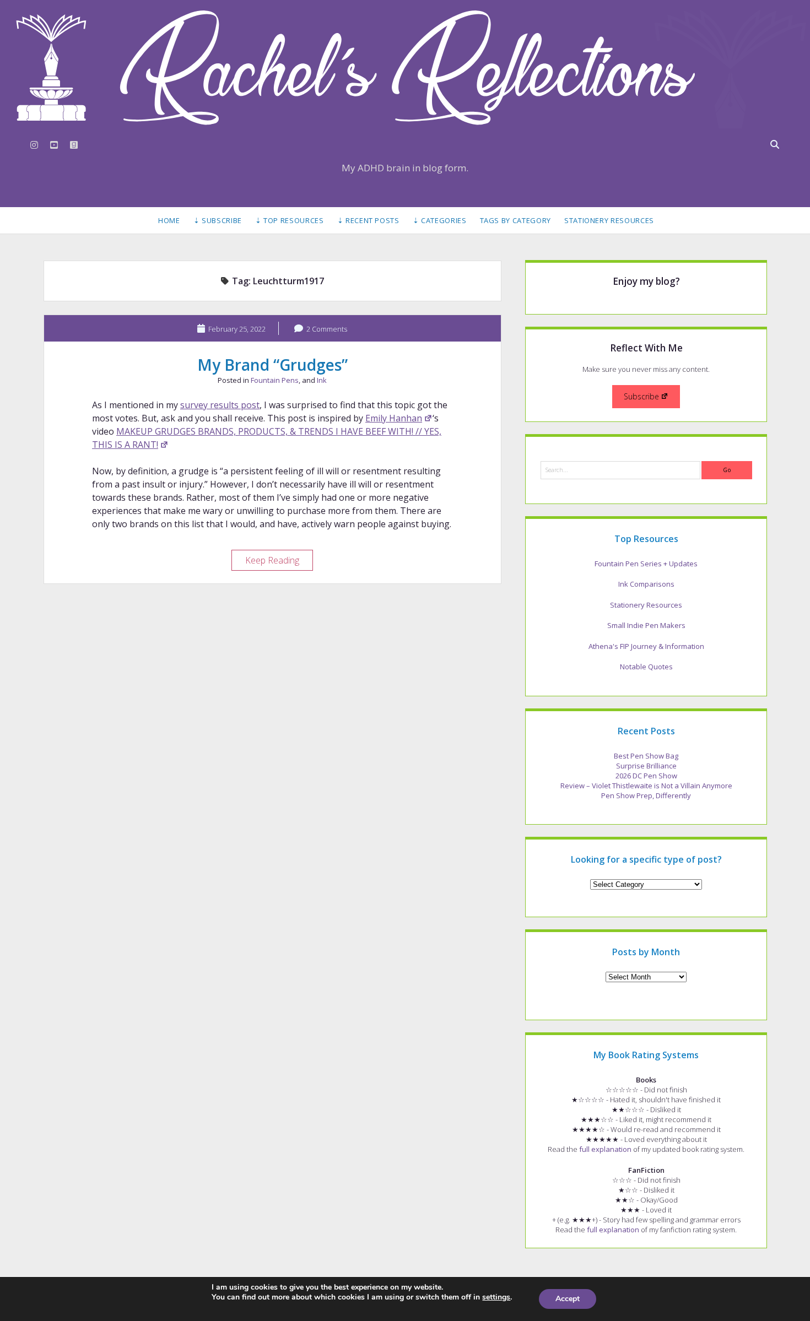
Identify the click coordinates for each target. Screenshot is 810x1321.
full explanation (605, 1149)
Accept (567, 1298)
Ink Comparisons (646, 584)
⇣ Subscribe (217, 220)
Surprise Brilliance (646, 766)
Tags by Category (515, 220)
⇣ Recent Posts (368, 220)
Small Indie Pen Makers (646, 625)
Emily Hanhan (393, 418)
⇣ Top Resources (289, 220)
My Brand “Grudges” (272, 364)
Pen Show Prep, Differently (646, 795)
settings (496, 1297)
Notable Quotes (646, 667)
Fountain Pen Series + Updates (646, 564)
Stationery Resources (609, 220)
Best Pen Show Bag (646, 756)
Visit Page (405, 67)
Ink (322, 380)
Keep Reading (278, 562)
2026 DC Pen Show (646, 776)
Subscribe (641, 396)
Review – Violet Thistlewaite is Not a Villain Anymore (646, 786)
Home (169, 220)
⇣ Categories (440, 220)
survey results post (220, 405)
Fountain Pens (275, 380)
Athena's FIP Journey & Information (646, 646)
